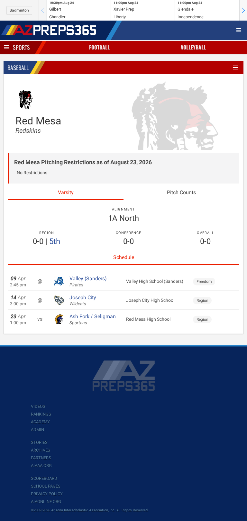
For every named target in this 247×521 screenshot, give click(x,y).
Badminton (19, 10)
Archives (40, 450)
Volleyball (193, 47)
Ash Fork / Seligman (92, 319)
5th (54, 241)
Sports (21, 47)
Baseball (18, 67)
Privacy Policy (47, 493)
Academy (40, 421)
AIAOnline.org (46, 501)
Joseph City (82, 300)
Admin (37, 429)
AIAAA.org (41, 465)
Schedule (123, 257)
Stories (39, 442)
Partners (41, 457)
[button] (243, 10)
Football (99, 47)
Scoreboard (44, 478)
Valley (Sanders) (88, 281)
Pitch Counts (181, 192)
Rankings (41, 414)
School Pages (45, 486)
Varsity (66, 192)
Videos (38, 406)
